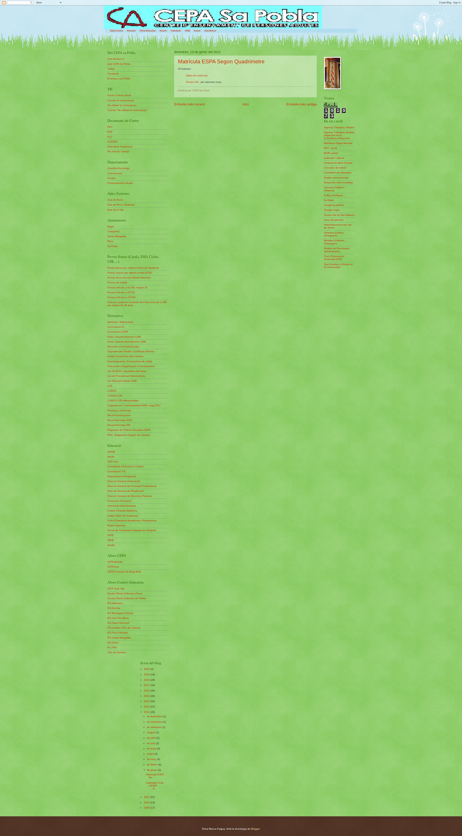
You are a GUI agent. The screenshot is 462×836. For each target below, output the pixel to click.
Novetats (131, 31)
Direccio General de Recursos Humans (129, 496)
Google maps (331, 210)
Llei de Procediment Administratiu (126, 376)
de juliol (151, 738)
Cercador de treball (335, 167)
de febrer (152, 764)
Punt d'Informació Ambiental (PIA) (334, 258)
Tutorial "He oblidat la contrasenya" (127, 110)
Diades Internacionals (336, 177)
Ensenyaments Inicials (120, 183)
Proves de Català (117, 282)
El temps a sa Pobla (118, 78)
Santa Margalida (116, 236)
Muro (110, 241)
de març (152, 759)
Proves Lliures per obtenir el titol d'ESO (129, 272)
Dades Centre (116, 31)
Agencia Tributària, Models (339, 127)
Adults (110, 456)
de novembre (155, 721)
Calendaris (176, 31)
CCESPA (112, 141)
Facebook (113, 73)
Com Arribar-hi (115, 59)
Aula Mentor (210, 31)
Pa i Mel (112, 647)
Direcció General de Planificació (125, 491)
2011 (147, 797)
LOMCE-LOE (114, 395)
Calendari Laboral (334, 158)
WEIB (110, 540)
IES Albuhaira (115, 603)
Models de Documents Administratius (337, 250)
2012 (147, 712)
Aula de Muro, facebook (121, 204)
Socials (111, 178)
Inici (246, 104)
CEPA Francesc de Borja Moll (124, 571)
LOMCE (111, 390)
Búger (110, 226)
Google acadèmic (334, 205)
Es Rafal (329, 200)
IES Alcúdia (113, 608)
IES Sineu (113, 642)
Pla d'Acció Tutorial (118, 151)
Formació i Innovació (119, 501)
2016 (147, 690)
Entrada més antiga (301, 104)
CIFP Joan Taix (116, 588)
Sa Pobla (112, 246)
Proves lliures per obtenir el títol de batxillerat (133, 268)
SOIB (187, 31)
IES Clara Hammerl (118, 623)
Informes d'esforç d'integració (334, 234)
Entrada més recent (189, 104)
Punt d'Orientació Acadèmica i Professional (131, 520)
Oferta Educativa (148, 31)
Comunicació (114, 173)
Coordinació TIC (116, 471)
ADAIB (111, 451)
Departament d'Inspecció (121, 476)
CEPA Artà (113, 566)
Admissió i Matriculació (120, 322)
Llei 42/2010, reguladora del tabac (127, 371)
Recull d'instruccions (119, 415)
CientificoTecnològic (118, 168)
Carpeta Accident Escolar (338, 163)
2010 (147, 802)
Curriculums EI (115, 327)
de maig (152, 748)
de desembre (155, 716)
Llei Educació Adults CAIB (122, 381)
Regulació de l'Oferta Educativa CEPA (129, 430)
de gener (152, 770)
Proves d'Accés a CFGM (121, 297)
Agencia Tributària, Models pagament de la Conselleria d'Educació (339, 135)
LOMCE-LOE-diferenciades (123, 400)
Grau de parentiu (333, 220)
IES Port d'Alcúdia (117, 632)
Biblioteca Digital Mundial (338, 143)
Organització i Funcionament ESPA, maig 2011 (134, 405)
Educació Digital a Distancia (334, 189)
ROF (110, 131)
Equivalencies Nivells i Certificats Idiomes (130, 351)
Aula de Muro (115, 200)
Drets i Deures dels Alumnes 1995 (126, 341)
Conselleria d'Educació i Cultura (125, 466)
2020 (147, 669)
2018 (147, 680)
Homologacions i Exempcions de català (129, 361)
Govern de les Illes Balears (339, 215)
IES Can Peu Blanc (118, 618)
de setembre (154, 727)
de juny (151, 743)
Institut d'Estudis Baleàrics (122, 510)
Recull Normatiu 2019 (119, 420)
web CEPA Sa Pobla (118, 64)
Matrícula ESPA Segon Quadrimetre (221, 61)
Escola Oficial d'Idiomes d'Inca (124, 593)
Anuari (197, 31)
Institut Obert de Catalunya (122, 515)
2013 (147, 706)
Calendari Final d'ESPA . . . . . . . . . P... (155, 785)
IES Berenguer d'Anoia (120, 613)
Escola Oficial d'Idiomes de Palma (126, 598)
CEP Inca (112, 461)
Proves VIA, (193, 81)
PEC (109, 127)
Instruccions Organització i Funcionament (131, 366)
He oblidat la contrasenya (121, 105)
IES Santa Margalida (119, 637)
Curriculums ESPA (117, 331)
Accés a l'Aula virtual (119, 95)
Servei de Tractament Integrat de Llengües (131, 530)
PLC (109, 137)
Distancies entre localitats (338, 182)
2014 (147, 701)
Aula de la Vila (115, 209)
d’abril (150, 754)
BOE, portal (330, 148)
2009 (147, 807)
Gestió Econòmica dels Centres (125, 356)
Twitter (111, 69)
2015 (147, 696)
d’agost (151, 732)
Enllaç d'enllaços (333, 195)
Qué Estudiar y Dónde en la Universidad (338, 266)
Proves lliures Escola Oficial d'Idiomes (129, 277)
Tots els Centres (116, 652)
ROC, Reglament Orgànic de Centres (128, 435)
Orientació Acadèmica (119, 146)
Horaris (163, 31)
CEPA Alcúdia (115, 562)
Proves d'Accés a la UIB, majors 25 (127, 287)
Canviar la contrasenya (120, 100)
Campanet (113, 231)
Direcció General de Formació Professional (131, 486)
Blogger (255, 829)
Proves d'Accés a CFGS (121, 292)
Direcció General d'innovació (123, 481)
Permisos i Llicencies (119, 410)
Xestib (110, 545)
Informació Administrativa (121, 505)
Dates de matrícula (197, 75)
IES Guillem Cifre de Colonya (124, 627)
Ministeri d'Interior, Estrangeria (334, 242)
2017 (147, 685)
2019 (147, 674)
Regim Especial (116, 525)
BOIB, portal (331, 153)
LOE (109, 386)
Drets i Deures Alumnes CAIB (124, 337)
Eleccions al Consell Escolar (123, 346)
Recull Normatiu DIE (118, 425)
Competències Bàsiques (338, 172)
